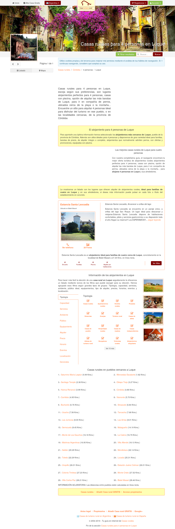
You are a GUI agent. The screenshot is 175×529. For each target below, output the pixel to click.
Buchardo (65, 404)
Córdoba (76, 69)
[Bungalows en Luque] (102, 338)
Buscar (158, 54)
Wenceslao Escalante (126, 374)
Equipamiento (66, 326)
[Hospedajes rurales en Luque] (102, 326)
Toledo (65, 457)
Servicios (64, 308)
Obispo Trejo (122, 382)
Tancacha (122, 412)
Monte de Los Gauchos (72, 435)
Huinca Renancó (68, 389)
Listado (21, 70)
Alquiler (63, 332)
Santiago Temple (68, 382)
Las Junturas (67, 419)
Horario (63, 344)
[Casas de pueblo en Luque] (88, 326)
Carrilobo (65, 397)
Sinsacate (122, 404)
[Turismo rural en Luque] (117, 313)
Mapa (43, 70)
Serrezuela (67, 427)
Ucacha (65, 412)
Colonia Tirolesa (69, 472)
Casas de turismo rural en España (131, 516)
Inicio (16, 3)
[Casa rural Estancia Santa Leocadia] (77, 226)
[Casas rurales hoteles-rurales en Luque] (117, 301)
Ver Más (156, 263)
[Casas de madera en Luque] (117, 326)
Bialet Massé (123, 480)
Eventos (63, 350)
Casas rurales (64, 69)
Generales (64, 361)
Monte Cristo (123, 472)
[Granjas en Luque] (102, 313)
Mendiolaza (123, 450)
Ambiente (64, 314)
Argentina (53, 3)
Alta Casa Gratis (32, 3)
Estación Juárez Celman (128, 465)
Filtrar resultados (126, 54)
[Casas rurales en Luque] (88, 301)
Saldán (65, 450)
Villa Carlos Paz (69, 480)
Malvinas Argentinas (71, 442)
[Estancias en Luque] (88, 313)
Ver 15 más (110, 348)
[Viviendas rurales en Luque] (117, 338)
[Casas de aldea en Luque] (132, 313)
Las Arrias (122, 419)
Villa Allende (123, 442)
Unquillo (65, 465)
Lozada (121, 457)
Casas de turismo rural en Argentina (95, 516)
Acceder (155, 3)
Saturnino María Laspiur (71, 374)
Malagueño (122, 427)
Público (63, 320)
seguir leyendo (154, 219)
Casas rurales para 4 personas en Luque (119, 525)
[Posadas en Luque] (132, 301)
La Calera (122, 435)
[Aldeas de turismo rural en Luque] (88, 338)
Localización (65, 356)
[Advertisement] (108, 80)
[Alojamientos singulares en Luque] (132, 338)
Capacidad (64, 303)
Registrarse (139, 3)
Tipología (64, 297)
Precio (62, 338)
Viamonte (121, 397)
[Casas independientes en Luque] (132, 326)
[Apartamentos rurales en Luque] (102, 301)
